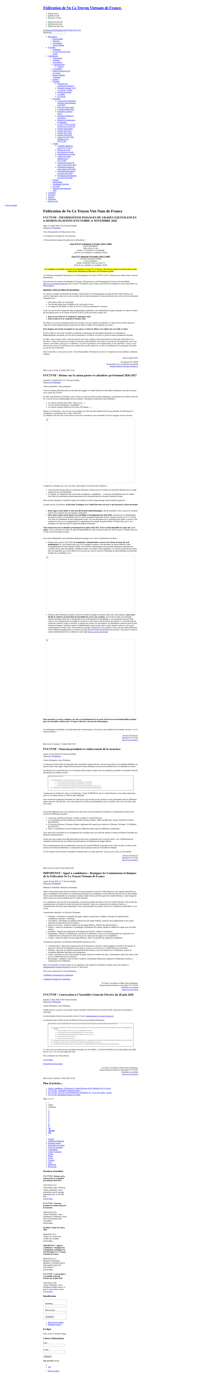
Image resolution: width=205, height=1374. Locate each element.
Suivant (51, 1131)
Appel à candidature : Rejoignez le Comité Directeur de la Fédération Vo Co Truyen (79, 1088)
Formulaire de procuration (53, 1064)
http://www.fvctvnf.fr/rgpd (98, 632)
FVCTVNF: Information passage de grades (64, 1095)
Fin (49, 1133)
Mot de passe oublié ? (56, 1322)
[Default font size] (55, 24)
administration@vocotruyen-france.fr (57, 967)
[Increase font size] (55, 22)
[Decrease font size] (55, 26)
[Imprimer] (56, 228)
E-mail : (46, 1350)
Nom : (45, 1343)
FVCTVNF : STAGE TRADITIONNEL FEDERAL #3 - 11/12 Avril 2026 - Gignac (80, 1093)
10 (49, 1128)
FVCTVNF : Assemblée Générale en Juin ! (64, 1090)
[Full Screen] (53, 14)
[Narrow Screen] (54, 18)
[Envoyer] (47, 228)
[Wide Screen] (53, 16)
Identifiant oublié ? (55, 1325)
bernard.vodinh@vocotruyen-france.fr (124, 366)
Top (49, 1367)
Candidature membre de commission (56, 979)
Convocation (48, 1060)
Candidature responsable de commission (58, 975)
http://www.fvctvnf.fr (130, 740)
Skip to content (11, 205)
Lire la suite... (48, 1199)
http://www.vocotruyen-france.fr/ (55, 284)
